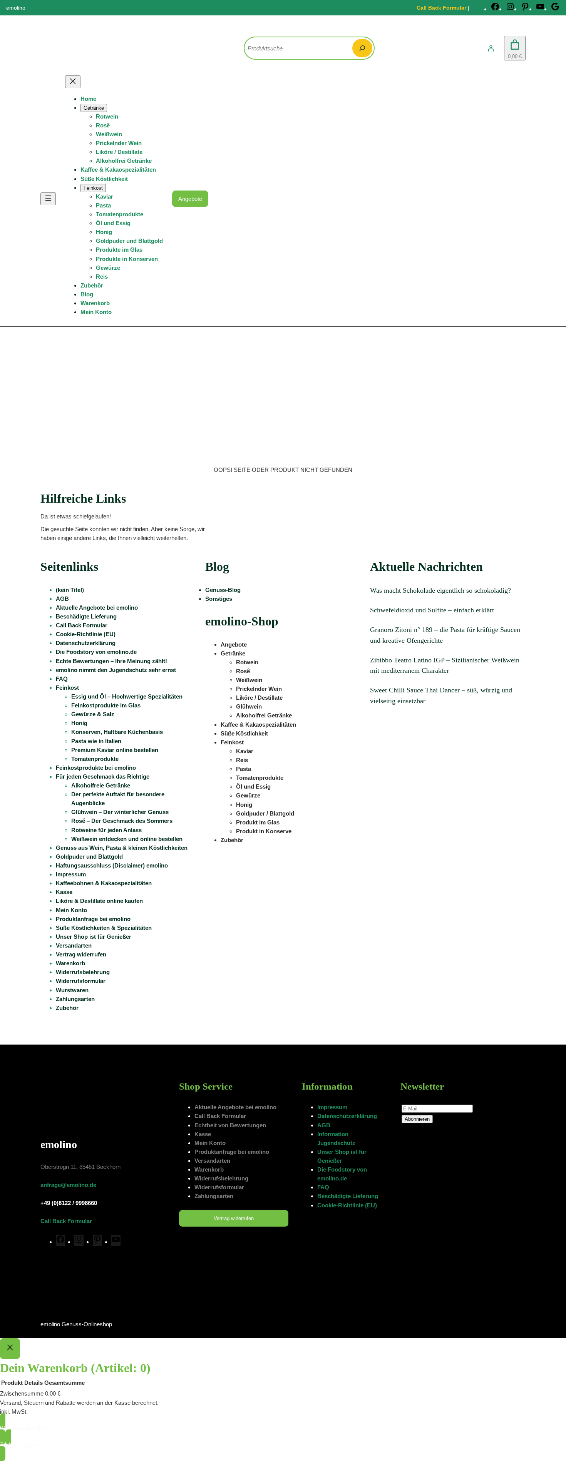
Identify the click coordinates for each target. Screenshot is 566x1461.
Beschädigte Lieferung (86, 616)
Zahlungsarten (75, 999)
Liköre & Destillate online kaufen (99, 901)
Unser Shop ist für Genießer (93, 936)
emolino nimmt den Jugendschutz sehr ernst (116, 670)
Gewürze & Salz (92, 714)
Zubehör (67, 1008)
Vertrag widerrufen (81, 954)
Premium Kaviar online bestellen (114, 750)
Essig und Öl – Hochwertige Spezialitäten (127, 696)
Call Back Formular (441, 8)
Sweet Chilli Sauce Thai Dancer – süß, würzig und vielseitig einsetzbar (441, 695)
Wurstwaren (72, 990)
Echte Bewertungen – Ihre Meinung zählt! (111, 661)
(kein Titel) (70, 590)
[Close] (10, 1348)
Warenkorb (70, 963)
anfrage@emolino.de (68, 1185)
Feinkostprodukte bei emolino (96, 767)
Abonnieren (417, 1119)
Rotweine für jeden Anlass (106, 830)
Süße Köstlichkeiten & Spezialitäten (104, 927)
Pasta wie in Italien (96, 741)
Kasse (64, 892)
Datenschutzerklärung (86, 643)
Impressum (71, 874)
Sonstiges (218, 598)
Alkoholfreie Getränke (100, 785)
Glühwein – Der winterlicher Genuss (120, 812)
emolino (58, 1144)
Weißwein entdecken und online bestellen (127, 839)
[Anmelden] (491, 48)
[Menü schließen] (72, 81)
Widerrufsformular (80, 981)
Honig (79, 723)
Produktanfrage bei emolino (93, 919)
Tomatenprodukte (95, 759)
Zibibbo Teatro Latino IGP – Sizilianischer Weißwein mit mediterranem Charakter (444, 665)
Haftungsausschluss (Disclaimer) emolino (112, 865)
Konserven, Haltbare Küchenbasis (117, 732)
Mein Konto (71, 910)
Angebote (190, 199)
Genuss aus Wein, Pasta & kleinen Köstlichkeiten (122, 847)
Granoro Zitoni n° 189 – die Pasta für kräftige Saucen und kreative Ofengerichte (445, 635)
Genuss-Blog (223, 590)
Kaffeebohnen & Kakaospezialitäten (104, 883)
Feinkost (67, 687)
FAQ (62, 678)
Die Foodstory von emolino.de (96, 652)
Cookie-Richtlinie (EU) (86, 634)
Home (88, 98)
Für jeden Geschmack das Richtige (102, 776)
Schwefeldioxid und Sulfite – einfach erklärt (432, 610)
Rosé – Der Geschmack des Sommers (121, 820)
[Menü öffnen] (48, 198)
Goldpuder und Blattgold (89, 856)
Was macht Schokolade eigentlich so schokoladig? (440, 590)
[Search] (362, 48)
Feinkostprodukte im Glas (106, 705)
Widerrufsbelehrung (83, 972)
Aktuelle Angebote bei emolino (97, 607)
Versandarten (74, 945)
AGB (62, 598)
